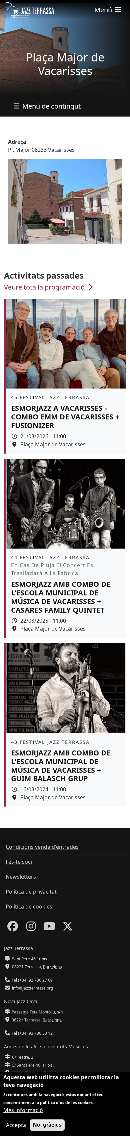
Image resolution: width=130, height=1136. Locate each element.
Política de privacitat (31, 891)
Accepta (16, 1125)
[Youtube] (49, 928)
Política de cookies (29, 906)
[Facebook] (12, 928)
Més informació (23, 1110)
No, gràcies (47, 1125)
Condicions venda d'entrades (42, 846)
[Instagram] (31, 928)
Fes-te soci (19, 861)
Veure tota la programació (45, 287)
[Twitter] (67, 928)
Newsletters (21, 876)
